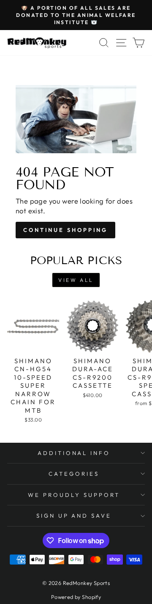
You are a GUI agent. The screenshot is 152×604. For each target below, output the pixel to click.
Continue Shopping (65, 229)
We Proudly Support (74, 494)
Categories (74, 473)
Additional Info (74, 453)
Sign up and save (74, 515)
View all (76, 280)
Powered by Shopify (76, 596)
